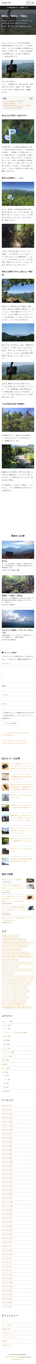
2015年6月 (5, 1298)
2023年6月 (5, 1146)
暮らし (4, 1068)
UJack (6, 960)
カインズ (27, 963)
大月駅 (12, 26)
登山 (3, 1072)
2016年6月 (5, 1278)
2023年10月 (6, 1130)
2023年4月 (5, 1154)
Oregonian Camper (11, 953)
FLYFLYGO (22, 946)
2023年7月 (5, 1142)
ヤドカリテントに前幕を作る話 (13, 1032)
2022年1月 (5, 1198)
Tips (4, 1075)
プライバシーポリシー (9, 1337)
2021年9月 (5, 1210)
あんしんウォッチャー (12, 963)
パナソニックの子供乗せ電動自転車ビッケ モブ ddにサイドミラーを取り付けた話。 (13, 909)
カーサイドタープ (10, 967)
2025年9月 (5, 1106)
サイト (4, 704)
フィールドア (9, 987)
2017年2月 (5, 1266)
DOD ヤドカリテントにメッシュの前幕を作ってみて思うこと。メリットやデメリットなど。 (22, 830)
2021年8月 (5, 1214)
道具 (4, 1040)
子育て (4, 1060)
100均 (6, 936)
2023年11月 (6, 1126)
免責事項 (5, 1341)
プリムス (22, 987)
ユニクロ (23, 997)
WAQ (15, 960)
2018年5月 (5, 1246)
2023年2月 (5, 1162)
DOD (6, 946)
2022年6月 (5, 1186)
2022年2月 (5, 1194)
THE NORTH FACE (24, 956)
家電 (3, 1064)
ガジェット (5, 1021)
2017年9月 (5, 1258)
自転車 (4, 1091)
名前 (4, 686)
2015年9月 (5, 1290)
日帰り (16, 26)
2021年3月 (5, 1234)
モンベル (21, 994)
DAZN (16, 943)
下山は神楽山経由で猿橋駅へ (14, 108)
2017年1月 (5, 1270)
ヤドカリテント (10, 997)
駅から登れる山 (25, 1007)
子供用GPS (19, 1004)
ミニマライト (8, 994)
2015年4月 (5, 1307)
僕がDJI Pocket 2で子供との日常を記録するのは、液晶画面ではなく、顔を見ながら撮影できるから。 (22, 787)
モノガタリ (5, 1056)
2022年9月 (5, 1174)
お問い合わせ (6, 1345)
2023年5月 (5, 1150)
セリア (29, 977)
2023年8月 (5, 1138)
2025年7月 (5, 1110)
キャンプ (5, 1025)
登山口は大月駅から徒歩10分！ (15, 101)
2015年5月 (5, 1302)
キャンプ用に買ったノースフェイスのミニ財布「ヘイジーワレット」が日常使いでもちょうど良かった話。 (22, 766)
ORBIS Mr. (16, 950)
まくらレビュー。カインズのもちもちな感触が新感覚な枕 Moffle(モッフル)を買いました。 (22, 777)
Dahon (7, 943)
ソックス (7, 980)
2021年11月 (6, 1202)
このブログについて (8, 1333)
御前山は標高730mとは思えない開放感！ (18, 105)
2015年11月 (6, 1282)
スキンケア (8, 973)
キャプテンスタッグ (11, 970)
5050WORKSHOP (10, 939)
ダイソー (27, 980)
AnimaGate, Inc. (18, 1359)
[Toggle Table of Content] (30, 98)
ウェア (5, 1028)
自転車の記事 (6, 1329)
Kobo (6, 950)
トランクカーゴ (9, 983)
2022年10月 (6, 1170)
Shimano (25, 953)
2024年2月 (5, 1118)
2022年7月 (5, 1182)
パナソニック (24, 983)
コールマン (26, 970)
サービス (5, 1048)
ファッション (6, 1052)
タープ (17, 980)
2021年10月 (6, 1206)
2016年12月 (6, 1274)
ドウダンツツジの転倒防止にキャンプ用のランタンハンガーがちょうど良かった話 (13, 888)
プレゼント (8, 990)
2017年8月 (5, 1262)
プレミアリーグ (22, 990)
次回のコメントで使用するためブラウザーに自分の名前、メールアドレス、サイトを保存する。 (18, 715)
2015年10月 (6, 1286)
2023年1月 (5, 1166)
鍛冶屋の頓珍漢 (9, 1007)
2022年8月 (5, 1178)
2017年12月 (6, 1254)
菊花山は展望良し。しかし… (14, 103)
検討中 (5, 1036)
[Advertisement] (18, 513)
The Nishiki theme (12, 1357)
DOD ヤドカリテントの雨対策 (11, 879)
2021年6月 (5, 1222)
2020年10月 (6, 1238)
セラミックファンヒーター (13, 977)
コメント (6, 663)
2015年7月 (5, 1294)
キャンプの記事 (7, 1325)
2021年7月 (5, 1218)
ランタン (21, 1000)
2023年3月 (5, 1158)
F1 (13, 946)
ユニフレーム (8, 1000)
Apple (22, 939)
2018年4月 (5, 1250)
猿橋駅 (21, 26)
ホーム (4, 1321)
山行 (5, 26)
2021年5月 (5, 1226)
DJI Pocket (27, 943)
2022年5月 (5, 1190)
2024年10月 (6, 1114)
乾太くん (7, 1004)
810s (15, 936)
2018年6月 (5, 1242)
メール (5, 695)
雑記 (4, 1044)
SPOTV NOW (8, 956)
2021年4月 (5, 1230)
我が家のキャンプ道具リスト (18, 7)
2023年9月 (5, 1134)
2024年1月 (5, 1122)
